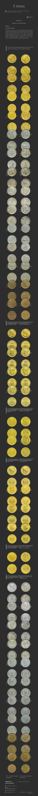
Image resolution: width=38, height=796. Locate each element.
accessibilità (27, 781)
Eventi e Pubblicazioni (8, 12)
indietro (31, 17)
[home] (6, 11)
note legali (23, 781)
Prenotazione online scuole (11, 792)
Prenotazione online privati (11, 790)
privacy (19, 781)
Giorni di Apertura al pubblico (11, 785)
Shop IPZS (15, 12)
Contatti (19, 12)
